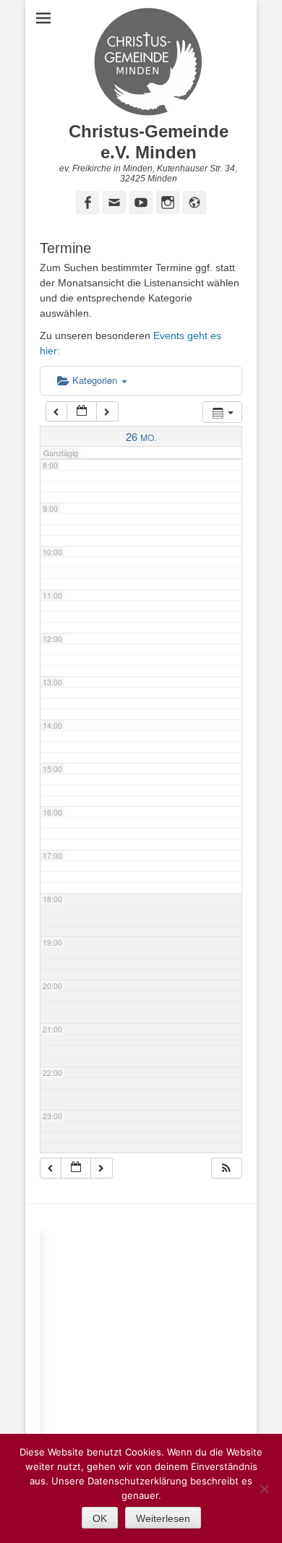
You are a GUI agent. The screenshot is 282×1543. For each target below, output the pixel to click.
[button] (226, 1168)
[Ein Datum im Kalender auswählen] (82, 411)
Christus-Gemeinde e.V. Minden (148, 141)
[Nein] (264, 1489)
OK (100, 1518)
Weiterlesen (163, 1518)
